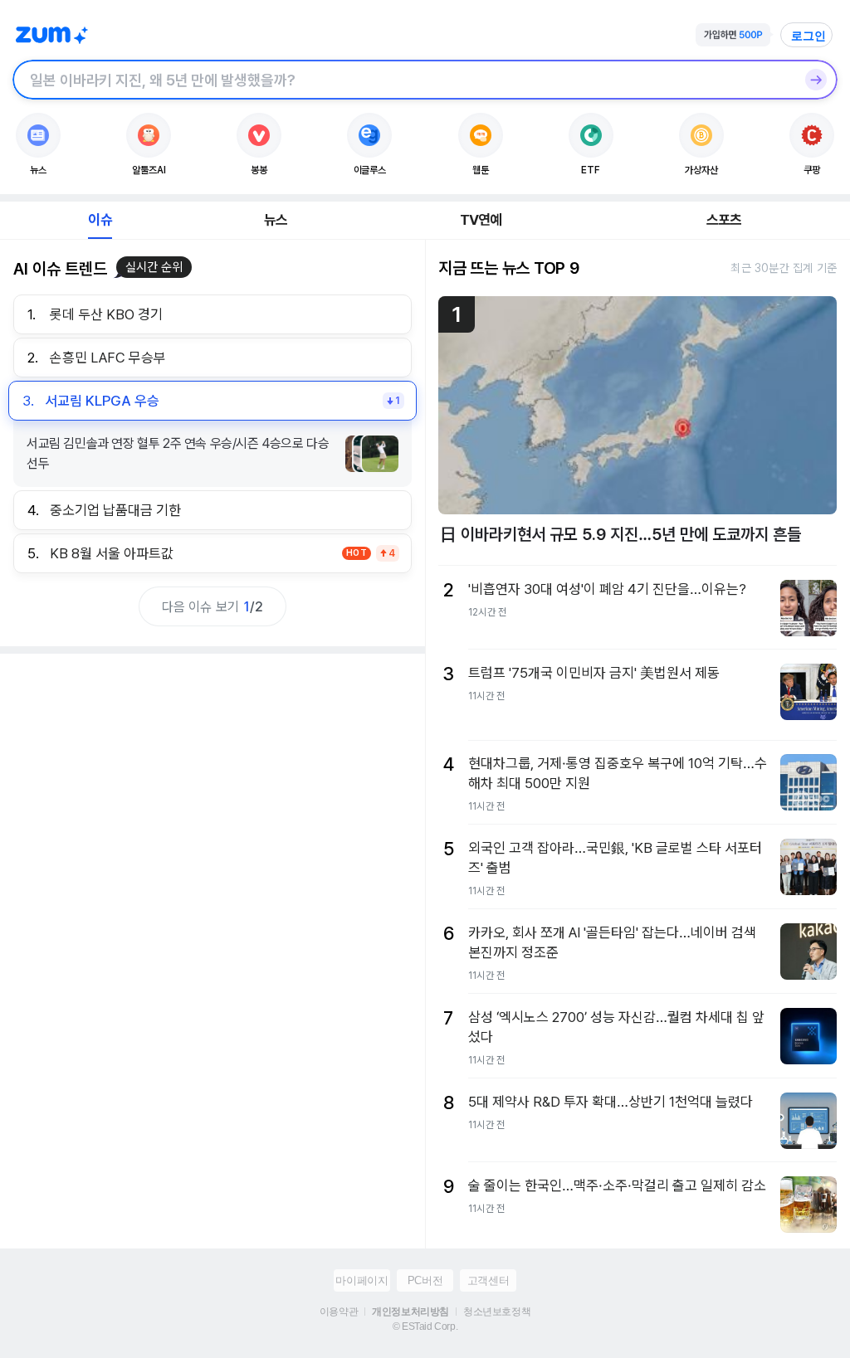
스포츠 (724, 220)
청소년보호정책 (496, 1311)
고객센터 (488, 1280)
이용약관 (339, 1311)
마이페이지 (361, 1280)
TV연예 (481, 220)
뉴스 (275, 220)
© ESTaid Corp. (425, 1326)
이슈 (99, 220)
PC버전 (425, 1280)
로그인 (808, 35)
